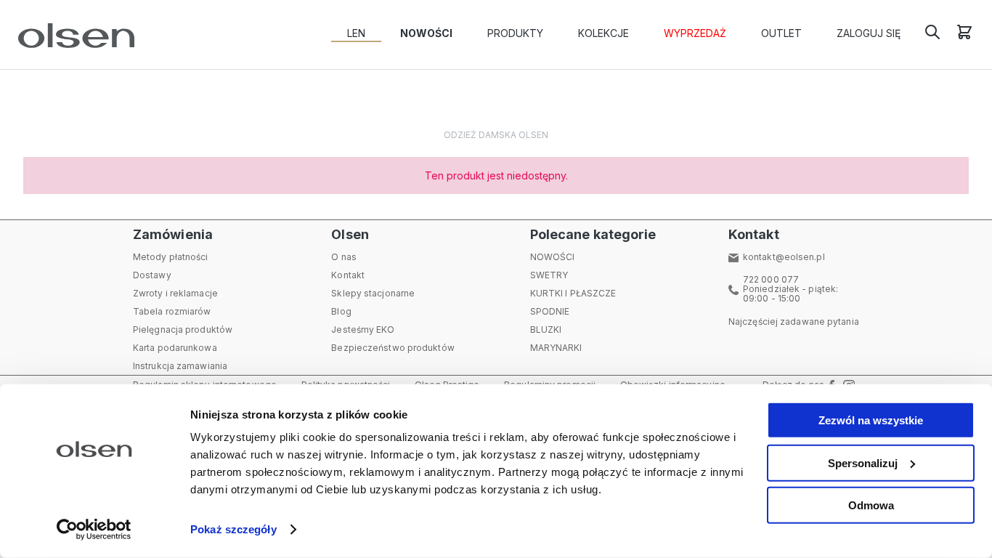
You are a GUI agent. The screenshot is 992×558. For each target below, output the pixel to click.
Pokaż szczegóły (233, 529)
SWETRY (549, 275)
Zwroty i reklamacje (175, 293)
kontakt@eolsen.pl (784, 256)
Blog (341, 311)
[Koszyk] (964, 37)
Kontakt (348, 275)
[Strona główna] (73, 35)
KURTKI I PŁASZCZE (573, 293)
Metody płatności (170, 256)
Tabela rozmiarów (172, 311)
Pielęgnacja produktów (182, 329)
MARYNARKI (556, 347)
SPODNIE (550, 311)
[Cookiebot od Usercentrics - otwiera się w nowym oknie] (94, 530)
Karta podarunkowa (175, 347)
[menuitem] (356, 33)
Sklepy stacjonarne (373, 293)
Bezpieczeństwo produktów (392, 347)
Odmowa (871, 505)
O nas (344, 256)
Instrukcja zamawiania (180, 365)
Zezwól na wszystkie (870, 420)
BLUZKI (546, 329)
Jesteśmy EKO (362, 329)
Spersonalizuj (863, 462)
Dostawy (152, 275)
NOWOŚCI (552, 256)
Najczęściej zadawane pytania (793, 321)
